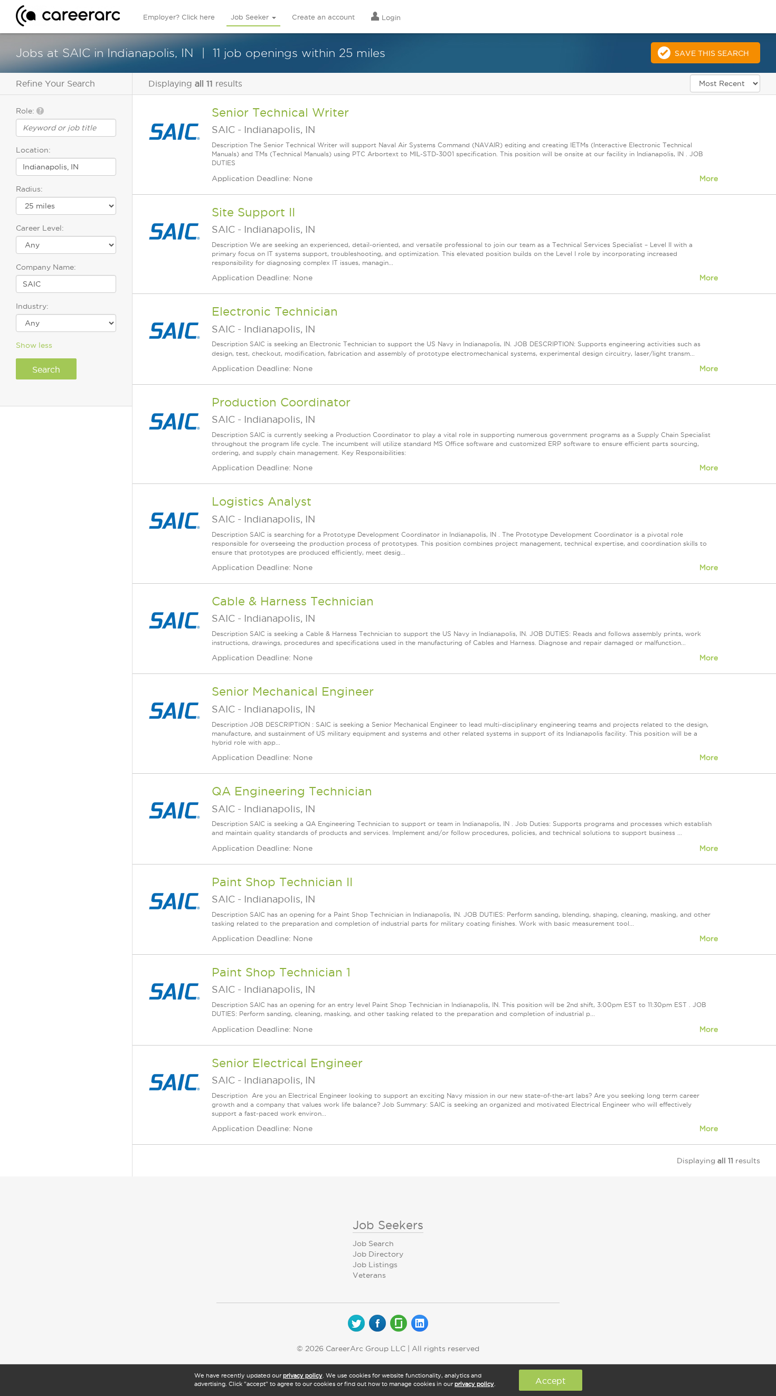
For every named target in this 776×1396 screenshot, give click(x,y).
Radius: (29, 189)
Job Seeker (251, 17)
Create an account (323, 17)
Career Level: (40, 228)
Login (390, 17)
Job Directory (378, 1254)
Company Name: (46, 267)
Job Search (373, 1243)
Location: (33, 150)
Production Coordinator (281, 402)
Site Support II (253, 212)
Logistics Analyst (261, 501)
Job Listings (375, 1264)
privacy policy (303, 1375)
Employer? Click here (179, 17)
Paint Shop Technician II (282, 882)
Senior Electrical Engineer (287, 1063)
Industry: (32, 306)
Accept (550, 1380)
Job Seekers (388, 1225)
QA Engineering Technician (292, 791)
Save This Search (712, 53)
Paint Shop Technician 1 (281, 972)
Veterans (369, 1275)
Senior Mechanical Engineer (293, 691)
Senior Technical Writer (280, 112)
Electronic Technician (275, 311)
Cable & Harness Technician (293, 601)
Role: (26, 111)
